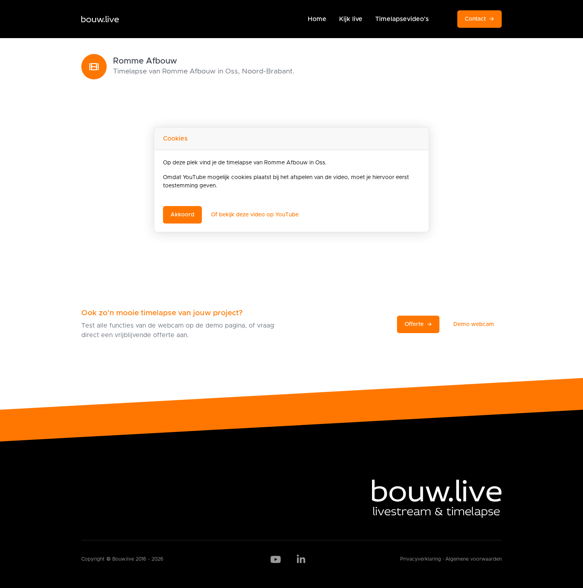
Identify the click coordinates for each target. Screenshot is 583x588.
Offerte (418, 324)
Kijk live (350, 19)
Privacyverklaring (420, 559)
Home (317, 19)
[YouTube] (275, 559)
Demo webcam (473, 324)
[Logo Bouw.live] (100, 19)
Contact (479, 19)
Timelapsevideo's (402, 19)
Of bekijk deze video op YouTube (255, 215)
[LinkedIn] (301, 559)
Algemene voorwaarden (473, 559)
